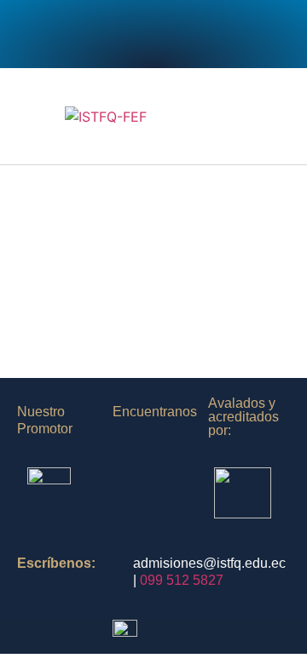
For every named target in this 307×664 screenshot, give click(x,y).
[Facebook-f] (59, 34)
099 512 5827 (181, 580)
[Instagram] (106, 34)
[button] (269, 116)
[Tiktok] (200, 34)
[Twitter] (153, 34)
